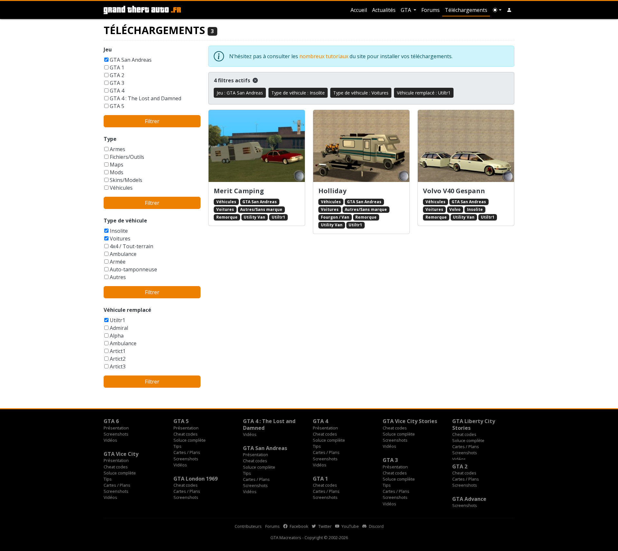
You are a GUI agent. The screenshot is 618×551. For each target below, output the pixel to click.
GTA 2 (117, 75)
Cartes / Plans (186, 452)
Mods (116, 172)
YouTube (350, 526)
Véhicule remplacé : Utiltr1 (424, 93)
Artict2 (118, 358)
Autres (118, 277)
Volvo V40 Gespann (454, 190)
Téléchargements (466, 10)
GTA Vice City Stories (410, 421)
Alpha (117, 335)
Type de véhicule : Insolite (298, 93)
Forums (430, 10)
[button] (509, 10)
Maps (116, 164)
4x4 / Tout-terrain (131, 246)
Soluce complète (189, 440)
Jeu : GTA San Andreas (240, 93)
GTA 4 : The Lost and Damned (145, 98)
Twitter (324, 526)
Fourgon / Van (335, 217)
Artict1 (118, 351)
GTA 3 (117, 82)
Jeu (108, 49)
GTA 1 (117, 67)
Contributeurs (248, 526)
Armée (118, 261)
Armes (117, 149)
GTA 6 (111, 421)
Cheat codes (185, 434)
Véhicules (121, 187)
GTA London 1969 (195, 478)
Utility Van (254, 217)
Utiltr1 (117, 320)
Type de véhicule (125, 220)
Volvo (455, 209)
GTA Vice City (121, 453)
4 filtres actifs (232, 80)
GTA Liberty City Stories (473, 424)
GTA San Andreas (131, 59)
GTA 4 (117, 90)
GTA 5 (117, 106)
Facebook (298, 526)
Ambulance (123, 253)
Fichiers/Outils (127, 156)
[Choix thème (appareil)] (497, 10)
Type (110, 138)
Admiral (119, 327)
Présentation (116, 428)
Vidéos (110, 440)
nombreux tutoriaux (323, 56)
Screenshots (116, 434)
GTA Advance (469, 498)
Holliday (332, 190)
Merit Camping (239, 190)
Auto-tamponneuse (133, 269)
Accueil (359, 10)
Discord (376, 526)
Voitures (120, 238)
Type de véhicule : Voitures (361, 93)
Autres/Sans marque (261, 209)
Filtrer (152, 121)
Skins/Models (126, 180)
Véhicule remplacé (127, 309)
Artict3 (118, 366)
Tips (177, 446)
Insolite (119, 230)
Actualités (384, 10)
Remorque (227, 217)
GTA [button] (406, 10)
